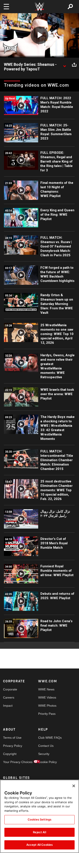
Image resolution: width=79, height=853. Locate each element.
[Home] (39, 7)
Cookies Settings (39, 819)
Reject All (39, 832)
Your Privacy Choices (12, 762)
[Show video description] (64, 65)
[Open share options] (74, 65)
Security (43, 754)
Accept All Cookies (39, 844)
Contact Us (46, 745)
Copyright (9, 754)
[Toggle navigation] (6, 6)
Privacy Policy (12, 745)
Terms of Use (12, 737)
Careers (8, 697)
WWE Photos (47, 705)
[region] (39, 816)
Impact (8, 705)
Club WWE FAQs (47, 737)
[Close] (74, 786)
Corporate (10, 689)
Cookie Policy (47, 762)
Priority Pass (47, 713)
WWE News (46, 689)
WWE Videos (47, 697)
